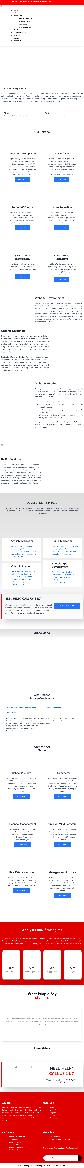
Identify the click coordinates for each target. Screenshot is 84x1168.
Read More (22, 179)
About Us (17, 13)
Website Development (26, 18)
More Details (21, 796)
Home (16, 10)
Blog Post (17, 35)
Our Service (18, 16)
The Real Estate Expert (21, 32)
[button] (45, 7)
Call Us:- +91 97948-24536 (67, 606)
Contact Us (17, 41)
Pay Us (16, 38)
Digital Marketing (24, 21)
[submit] (80, 1158)
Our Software (18, 30)
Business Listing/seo (25, 27)
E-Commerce (23, 24)
